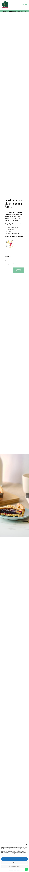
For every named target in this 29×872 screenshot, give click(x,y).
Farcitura (7, 261)
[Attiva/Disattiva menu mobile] (26, 5)
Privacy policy (17, 870)
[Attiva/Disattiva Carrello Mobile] (23, 5)
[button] (27, 845)
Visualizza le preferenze (14, 866)
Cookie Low (11, 870)
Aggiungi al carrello (18, 270)
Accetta (14, 859)
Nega (14, 862)
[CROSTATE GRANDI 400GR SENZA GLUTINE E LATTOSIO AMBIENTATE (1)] (14, 495)
